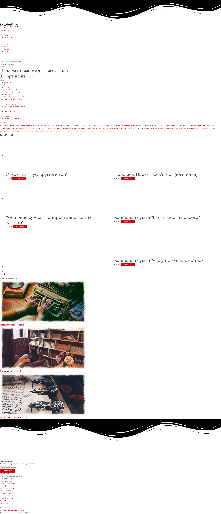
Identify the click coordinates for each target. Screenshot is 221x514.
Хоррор (52, 131)
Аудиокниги (8, 82)
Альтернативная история (27, 125)
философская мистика (114, 131)
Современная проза (174, 128)
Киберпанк (182, 125)
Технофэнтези (30, 131)
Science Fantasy (5, 125)
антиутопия (91, 131)
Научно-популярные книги (74, 128)
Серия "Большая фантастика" (14, 97)
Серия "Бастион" (9, 94)
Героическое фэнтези (71, 125)
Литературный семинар (12, 324)
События (7, 33)
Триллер (39, 131)
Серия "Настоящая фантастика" (14, 106)
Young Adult (14, 125)
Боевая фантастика (45, 125)
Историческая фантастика (150, 125)
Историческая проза (132, 125)
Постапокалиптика (88, 128)
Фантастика (4, 503)
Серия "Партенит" (10, 111)
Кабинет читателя (10, 37)
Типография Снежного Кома (14, 417)
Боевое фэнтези (57, 125)
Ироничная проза (119, 125)
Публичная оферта (6, 496)
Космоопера (209, 125)
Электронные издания (11, 118)
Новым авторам (5, 493)
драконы (102, 131)
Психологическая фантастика (105, 128)
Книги (6, 35)
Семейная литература (145, 128)
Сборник (134, 128)
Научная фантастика (57, 128)
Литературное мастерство (19, 128)
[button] (110, 42)
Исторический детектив (169, 125)
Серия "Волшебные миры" (13, 99)
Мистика (45, 128)
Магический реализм (35, 128)
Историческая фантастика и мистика (12, 510)
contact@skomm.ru (6, 486)
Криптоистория (5, 128)
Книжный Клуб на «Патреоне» (15, 371)
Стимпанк (206, 128)
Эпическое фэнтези (61, 131)
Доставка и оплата (6, 498)
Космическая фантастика (195, 125)
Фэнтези (45, 131)
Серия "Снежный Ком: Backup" (14, 114)
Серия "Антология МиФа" (12, 92)
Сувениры (7, 116)
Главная (6, 28)
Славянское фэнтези (160, 128)
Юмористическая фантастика (78, 131)
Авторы (6, 30)
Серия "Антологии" (10, 90)
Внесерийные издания (12, 85)
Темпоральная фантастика (15, 131)
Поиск (2, 61)
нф (106, 131)
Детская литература (105, 125)
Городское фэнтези (85, 125)
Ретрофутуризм (120, 128)
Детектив (94, 125)
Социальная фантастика (192, 128)
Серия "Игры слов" (10, 104)
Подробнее (19, 178)
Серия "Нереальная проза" (13, 109)
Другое (6, 87)
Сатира (127, 128)
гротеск (97, 131)
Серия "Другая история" (12, 102)
